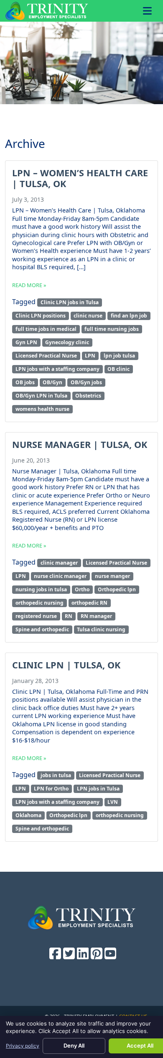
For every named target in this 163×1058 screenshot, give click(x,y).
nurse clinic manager (60, 576)
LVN (112, 801)
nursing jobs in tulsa (41, 589)
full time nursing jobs (111, 329)
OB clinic (118, 369)
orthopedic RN (89, 602)
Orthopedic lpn (117, 589)
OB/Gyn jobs (86, 382)
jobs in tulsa (56, 775)
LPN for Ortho (51, 788)
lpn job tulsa (119, 355)
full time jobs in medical (45, 329)
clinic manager (59, 562)
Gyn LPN (26, 342)
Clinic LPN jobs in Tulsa (70, 302)
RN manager (96, 616)
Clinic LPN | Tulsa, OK (66, 665)
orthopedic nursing (39, 602)
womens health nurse (42, 409)
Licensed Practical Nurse (46, 355)
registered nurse (36, 616)
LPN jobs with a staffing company (57, 369)
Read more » (29, 285)
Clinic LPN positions (40, 315)
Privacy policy (22, 1046)
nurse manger (112, 576)
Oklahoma (28, 815)
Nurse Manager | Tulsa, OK (79, 444)
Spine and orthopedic (42, 629)
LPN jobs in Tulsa (98, 788)
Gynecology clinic (67, 342)
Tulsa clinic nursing (101, 629)
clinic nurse (88, 315)
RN (68, 616)
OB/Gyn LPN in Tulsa (41, 395)
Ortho (82, 589)
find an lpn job (129, 315)
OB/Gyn (52, 382)
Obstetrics (88, 395)
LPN (90, 355)
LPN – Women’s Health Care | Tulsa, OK (80, 178)
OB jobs (25, 382)
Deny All (74, 1045)
